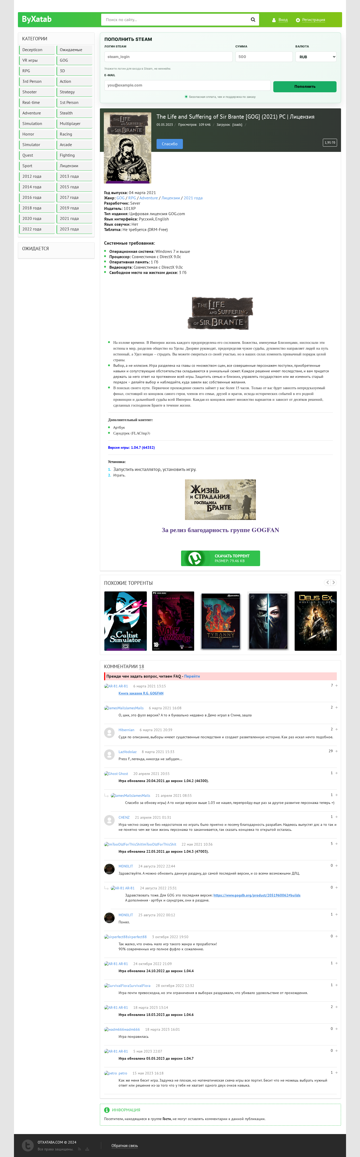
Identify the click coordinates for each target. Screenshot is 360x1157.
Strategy (67, 92)
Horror (28, 134)
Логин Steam (115, 46)
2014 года (31, 187)
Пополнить (305, 86)
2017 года (69, 197)
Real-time (31, 102)
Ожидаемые (71, 49)
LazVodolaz (128, 752)
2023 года (69, 229)
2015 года (69, 187)
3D (62, 71)
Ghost (123, 774)
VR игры (30, 60)
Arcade (66, 144)
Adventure (148, 198)
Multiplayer (70, 123)
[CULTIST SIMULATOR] (125, 621)
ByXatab (37, 19)
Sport (27, 165)
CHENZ (124, 817)
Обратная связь (124, 1145)
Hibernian (126, 730)
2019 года (69, 208)
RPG (132, 198)
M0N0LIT (126, 866)
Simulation (32, 123)
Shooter (29, 92)
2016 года (31, 197)
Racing (66, 134)
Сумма (241, 46)
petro (123, 1073)
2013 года (69, 176)
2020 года (31, 218)
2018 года (31, 208)
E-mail (109, 75)
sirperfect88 (137, 937)
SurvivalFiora (139, 986)
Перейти (192, 676)
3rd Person (32, 81)
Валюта (302, 46)
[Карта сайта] (87, 1148)
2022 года (31, 229)
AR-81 (123, 686)
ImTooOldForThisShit (159, 844)
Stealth (66, 113)
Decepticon (32, 49)
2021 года (193, 198)
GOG (120, 198)
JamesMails (135, 708)
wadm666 (132, 1029)
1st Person (69, 102)
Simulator (31, 144)
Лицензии (171, 198)
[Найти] (253, 20)
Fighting (67, 155)
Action (65, 81)
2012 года (31, 176)
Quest (27, 155)
